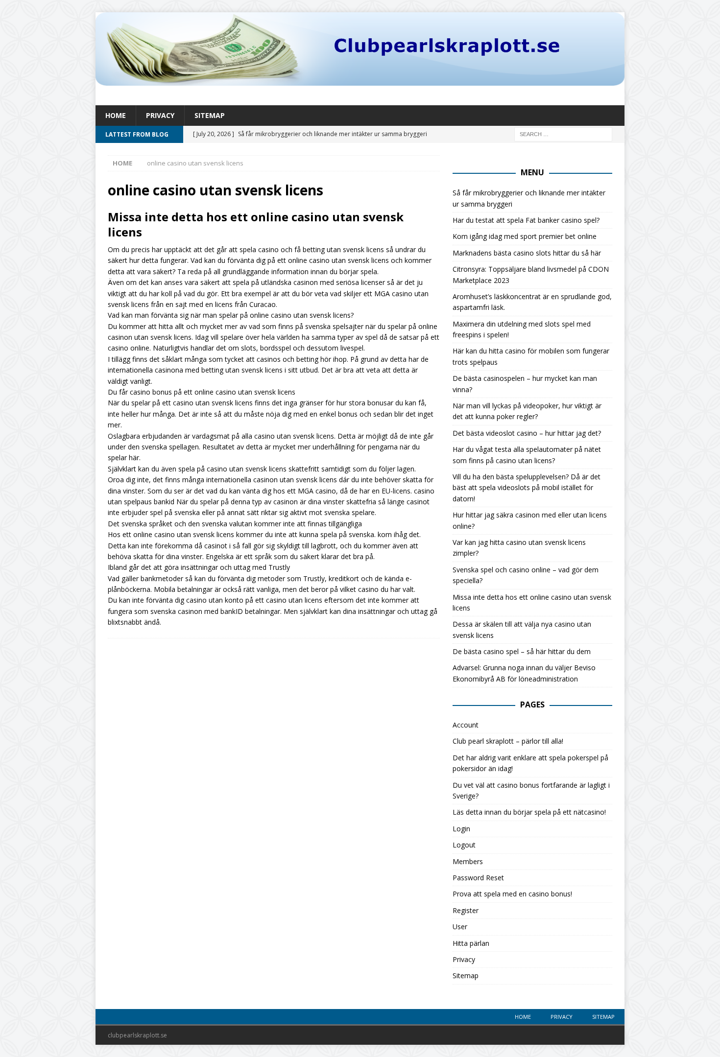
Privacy (160, 115)
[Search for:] (563, 134)
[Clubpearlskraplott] (360, 80)
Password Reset (478, 877)
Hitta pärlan (471, 943)
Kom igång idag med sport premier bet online (525, 236)
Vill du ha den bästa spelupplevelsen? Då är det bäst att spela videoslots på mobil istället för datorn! (526, 487)
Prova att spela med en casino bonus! (512, 893)
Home (115, 115)
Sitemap (209, 115)
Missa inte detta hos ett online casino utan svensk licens (256, 224)
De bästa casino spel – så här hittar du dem (522, 651)
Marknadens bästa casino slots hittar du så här (527, 253)
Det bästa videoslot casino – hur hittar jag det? (527, 433)
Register (466, 910)
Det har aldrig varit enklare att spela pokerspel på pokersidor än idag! (530, 763)
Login (461, 828)
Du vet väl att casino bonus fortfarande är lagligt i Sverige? (531, 790)
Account (466, 724)
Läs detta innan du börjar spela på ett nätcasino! (529, 812)
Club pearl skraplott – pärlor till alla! (508, 741)
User (460, 926)
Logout (464, 844)
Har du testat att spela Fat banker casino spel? (526, 220)
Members (468, 861)
